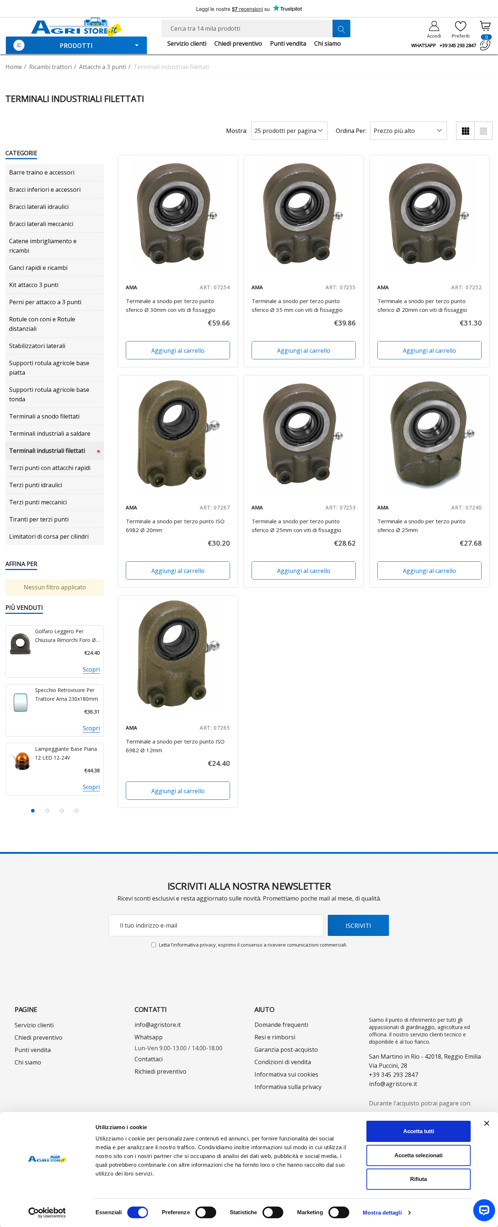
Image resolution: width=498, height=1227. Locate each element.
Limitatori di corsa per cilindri (49, 536)
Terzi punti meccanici (38, 502)
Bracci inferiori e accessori (45, 190)
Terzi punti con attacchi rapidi (49, 468)
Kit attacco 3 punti (33, 285)
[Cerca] (341, 28)
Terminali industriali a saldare (49, 433)
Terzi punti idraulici (35, 485)
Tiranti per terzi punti (39, 519)
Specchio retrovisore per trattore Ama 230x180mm (66, 694)
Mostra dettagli (382, 1212)
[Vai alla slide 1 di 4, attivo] (33, 811)
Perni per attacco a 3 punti (45, 302)
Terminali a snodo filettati (44, 416)
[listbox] (408, 131)
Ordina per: (351, 131)
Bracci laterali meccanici (41, 224)
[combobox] (255, 28)
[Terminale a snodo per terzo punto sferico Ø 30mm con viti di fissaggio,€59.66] (178, 215)
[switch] (205, 1212)
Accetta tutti (418, 1131)
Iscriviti (358, 925)
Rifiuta (418, 1179)
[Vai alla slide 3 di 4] (62, 811)
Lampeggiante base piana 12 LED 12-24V (66, 753)
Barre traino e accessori (41, 172)
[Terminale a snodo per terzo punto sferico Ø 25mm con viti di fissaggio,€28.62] (303, 435)
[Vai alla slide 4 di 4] (76, 811)
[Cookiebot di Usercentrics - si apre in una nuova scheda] (47, 1212)
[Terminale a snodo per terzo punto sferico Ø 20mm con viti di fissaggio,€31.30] (429, 215)
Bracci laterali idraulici (39, 207)
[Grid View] (465, 131)
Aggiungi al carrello (178, 351)
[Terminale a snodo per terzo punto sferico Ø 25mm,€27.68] (429, 435)
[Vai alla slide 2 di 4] (47, 811)
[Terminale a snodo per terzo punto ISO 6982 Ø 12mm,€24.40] (178, 655)
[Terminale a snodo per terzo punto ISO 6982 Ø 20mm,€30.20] (178, 435)
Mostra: (236, 131)
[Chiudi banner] (486, 1123)
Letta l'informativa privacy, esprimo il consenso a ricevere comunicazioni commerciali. (253, 944)
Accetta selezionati (418, 1155)
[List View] (483, 131)
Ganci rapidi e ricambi (38, 268)
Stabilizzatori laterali (37, 346)
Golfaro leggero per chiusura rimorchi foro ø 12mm (65, 636)
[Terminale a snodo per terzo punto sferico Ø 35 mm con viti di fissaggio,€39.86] (303, 215)
